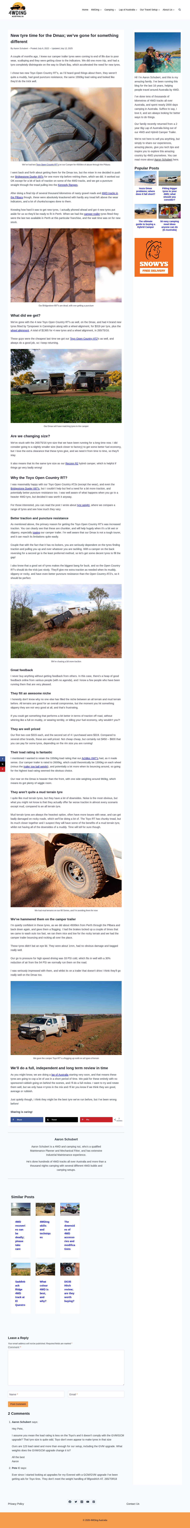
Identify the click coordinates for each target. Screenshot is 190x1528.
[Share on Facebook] (2, 758)
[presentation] (21, 1209)
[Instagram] (81, 1501)
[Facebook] (70, 1501)
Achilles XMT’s (90, 758)
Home (85, 9)
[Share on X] (2, 764)
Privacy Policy (16, 1503)
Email (73, 1394)
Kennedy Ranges (68, 184)
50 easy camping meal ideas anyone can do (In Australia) (169, 225)
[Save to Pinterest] (2, 769)
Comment (14, 1347)
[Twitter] (75, 1501)
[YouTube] (87, 1501)
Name (13, 1394)
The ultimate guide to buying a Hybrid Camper (145, 224)
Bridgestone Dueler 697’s (25, 488)
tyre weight (83, 505)
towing (36, 532)
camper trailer (92, 213)
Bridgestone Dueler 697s (29, 176)
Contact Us (133, 1503)
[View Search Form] (179, 9)
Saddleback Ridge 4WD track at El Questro (20, 1293)
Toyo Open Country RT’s (47, 165)
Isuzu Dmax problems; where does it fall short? (145, 191)
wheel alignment (20, 330)
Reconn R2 (71, 463)
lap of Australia (59, 1074)
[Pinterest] (93, 1501)
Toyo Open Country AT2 (84, 338)
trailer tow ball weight (36, 766)
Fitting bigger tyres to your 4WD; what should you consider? (169, 194)
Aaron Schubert (21, 48)
